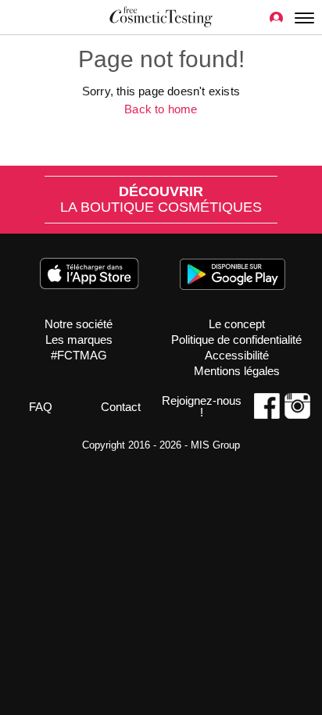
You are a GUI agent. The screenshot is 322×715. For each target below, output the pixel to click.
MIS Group (215, 445)
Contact (121, 406)
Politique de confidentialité (236, 339)
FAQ (40, 406)
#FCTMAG (79, 355)
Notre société (79, 324)
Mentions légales (237, 370)
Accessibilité (237, 355)
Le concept (237, 324)
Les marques (79, 339)
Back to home (160, 109)
